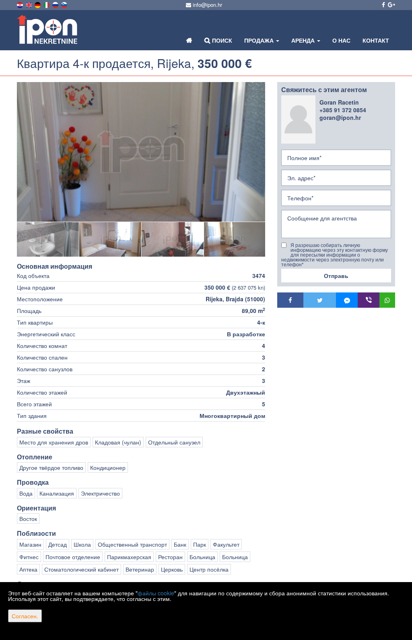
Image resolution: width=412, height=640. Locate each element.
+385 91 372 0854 (342, 110)
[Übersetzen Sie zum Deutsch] (38, 4)
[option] (48, 239)
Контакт (376, 40)
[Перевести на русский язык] (56, 4)
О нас (341, 40)
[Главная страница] (189, 40)
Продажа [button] (259, 40)
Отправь (336, 276)
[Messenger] (347, 300)
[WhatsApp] (387, 300)
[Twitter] (319, 300)
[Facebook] (290, 300)
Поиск (221, 40)
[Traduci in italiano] (47, 4)
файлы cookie (156, 593)
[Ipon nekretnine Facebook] (383, 4)
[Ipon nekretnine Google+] (391, 4)
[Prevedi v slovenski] (64, 4)
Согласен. (25, 616)
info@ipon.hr (206, 4)
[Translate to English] (29, 4)
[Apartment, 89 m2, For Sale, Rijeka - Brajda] (141, 152)
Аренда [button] (303, 40)
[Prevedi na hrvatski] (20, 4)
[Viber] (368, 300)
